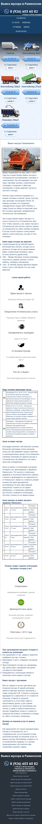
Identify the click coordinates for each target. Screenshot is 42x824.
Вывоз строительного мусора (21, 799)
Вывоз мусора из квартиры (21, 805)
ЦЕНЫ (26, 27)
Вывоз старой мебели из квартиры (21, 818)
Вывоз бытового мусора (21, 809)
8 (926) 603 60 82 (24, 11)
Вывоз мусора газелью (21, 776)
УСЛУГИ (15, 22)
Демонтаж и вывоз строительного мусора (21, 815)
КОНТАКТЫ (21, 31)
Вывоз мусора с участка (21, 812)
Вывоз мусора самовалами (21, 802)
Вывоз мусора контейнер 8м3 (21, 779)
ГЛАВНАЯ (21, 18)
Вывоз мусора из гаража (21, 796)
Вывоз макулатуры (21, 792)
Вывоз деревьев (21, 773)
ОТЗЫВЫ (17, 27)
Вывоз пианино (21, 789)
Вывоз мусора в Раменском (21, 4)
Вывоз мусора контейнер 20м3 (21, 783)
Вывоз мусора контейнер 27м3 (21, 786)
